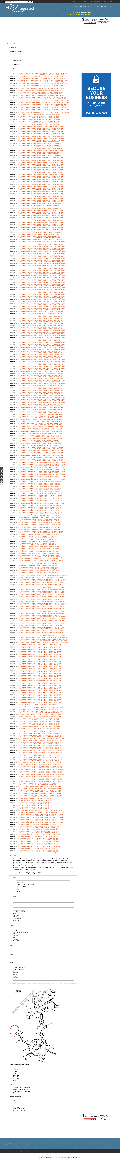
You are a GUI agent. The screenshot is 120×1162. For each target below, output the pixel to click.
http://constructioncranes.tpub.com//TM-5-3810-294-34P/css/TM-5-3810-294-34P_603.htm (40, 179)
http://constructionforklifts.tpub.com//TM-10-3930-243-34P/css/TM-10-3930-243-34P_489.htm (41, 267)
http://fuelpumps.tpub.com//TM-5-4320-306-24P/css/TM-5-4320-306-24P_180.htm (38, 555)
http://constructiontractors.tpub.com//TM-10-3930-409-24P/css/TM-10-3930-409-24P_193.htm (41, 472)
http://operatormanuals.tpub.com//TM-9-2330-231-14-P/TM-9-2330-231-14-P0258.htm (39, 658)
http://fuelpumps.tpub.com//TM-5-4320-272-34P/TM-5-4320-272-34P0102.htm (37, 543)
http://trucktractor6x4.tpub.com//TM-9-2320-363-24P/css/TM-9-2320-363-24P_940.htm (39, 797)
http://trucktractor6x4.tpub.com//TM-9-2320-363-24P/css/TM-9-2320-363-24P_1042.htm (40, 795)
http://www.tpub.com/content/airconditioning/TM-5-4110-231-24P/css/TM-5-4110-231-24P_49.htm (42, 75)
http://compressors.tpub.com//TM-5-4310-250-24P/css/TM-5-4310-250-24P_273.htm (39, 118)
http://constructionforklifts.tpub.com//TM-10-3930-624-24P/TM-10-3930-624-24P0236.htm (40, 318)
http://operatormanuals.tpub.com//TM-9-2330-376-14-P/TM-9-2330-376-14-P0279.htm (39, 697)
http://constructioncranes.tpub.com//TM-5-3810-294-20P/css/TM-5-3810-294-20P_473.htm (40, 164)
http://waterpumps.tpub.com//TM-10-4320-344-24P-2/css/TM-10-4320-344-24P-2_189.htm (40, 814)
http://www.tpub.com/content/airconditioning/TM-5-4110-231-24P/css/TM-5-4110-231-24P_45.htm (42, 73)
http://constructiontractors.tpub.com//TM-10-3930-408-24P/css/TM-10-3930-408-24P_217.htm (41, 466)
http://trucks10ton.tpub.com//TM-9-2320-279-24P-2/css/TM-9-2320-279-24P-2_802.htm (40, 752)
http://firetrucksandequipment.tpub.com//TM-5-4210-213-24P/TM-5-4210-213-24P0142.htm (40, 533)
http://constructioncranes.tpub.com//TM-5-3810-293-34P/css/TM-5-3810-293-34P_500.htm (40, 157)
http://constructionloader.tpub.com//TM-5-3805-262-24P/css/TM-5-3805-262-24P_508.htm (40, 424)
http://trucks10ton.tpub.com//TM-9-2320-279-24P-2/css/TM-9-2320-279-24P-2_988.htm (40, 761)
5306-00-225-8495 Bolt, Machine (83, 6)
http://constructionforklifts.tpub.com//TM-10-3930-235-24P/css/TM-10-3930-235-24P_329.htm (41, 248)
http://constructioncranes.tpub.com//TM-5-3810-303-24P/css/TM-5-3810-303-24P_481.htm (40, 224)
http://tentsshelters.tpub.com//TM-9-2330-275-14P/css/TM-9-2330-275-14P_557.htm (39, 723)
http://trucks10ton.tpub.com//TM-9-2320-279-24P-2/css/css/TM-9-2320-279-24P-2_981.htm (41, 743)
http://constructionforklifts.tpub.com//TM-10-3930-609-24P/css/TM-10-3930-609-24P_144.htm (41, 275)
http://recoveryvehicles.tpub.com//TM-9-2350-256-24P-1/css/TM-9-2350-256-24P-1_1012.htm (41, 707)
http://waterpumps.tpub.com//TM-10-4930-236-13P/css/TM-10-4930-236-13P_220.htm (39, 828)
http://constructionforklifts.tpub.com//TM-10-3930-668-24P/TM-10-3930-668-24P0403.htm (40, 413)
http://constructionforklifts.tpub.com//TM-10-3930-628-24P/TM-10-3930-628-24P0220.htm (40, 356)
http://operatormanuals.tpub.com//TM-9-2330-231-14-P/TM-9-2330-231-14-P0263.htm (39, 659)
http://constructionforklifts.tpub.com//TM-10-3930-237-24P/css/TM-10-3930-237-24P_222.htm (41, 251)
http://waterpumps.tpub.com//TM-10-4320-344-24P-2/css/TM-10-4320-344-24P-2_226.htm (40, 821)
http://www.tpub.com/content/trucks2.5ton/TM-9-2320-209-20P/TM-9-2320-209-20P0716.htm (41, 767)
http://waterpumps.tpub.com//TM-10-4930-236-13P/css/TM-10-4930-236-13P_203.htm (39, 824)
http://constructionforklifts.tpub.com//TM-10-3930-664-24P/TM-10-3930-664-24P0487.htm (40, 407)
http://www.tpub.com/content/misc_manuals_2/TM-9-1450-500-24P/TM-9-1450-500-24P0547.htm (42, 587)
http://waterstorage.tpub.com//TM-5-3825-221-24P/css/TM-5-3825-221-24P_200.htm (39, 838)
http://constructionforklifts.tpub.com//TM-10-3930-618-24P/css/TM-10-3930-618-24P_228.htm (41, 280)
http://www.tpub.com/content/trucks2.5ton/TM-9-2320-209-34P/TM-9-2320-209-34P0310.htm (41, 769)
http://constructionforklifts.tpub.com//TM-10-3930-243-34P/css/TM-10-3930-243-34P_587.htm (41, 268)
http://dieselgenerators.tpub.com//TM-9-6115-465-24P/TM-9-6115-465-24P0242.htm (39, 521)
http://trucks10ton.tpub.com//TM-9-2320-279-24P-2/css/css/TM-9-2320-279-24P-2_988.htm (41, 745)
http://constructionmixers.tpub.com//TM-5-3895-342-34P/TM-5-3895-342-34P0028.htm (39, 442)
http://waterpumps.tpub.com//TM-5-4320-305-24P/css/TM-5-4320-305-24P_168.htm (39, 829)
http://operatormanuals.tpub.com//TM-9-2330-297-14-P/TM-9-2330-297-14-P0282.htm (39, 692)
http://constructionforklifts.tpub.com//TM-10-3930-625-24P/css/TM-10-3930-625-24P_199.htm (41, 335)
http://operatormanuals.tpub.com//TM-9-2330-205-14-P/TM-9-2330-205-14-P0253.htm (39, 647)
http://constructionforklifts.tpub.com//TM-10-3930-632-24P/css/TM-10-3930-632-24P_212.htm (41, 380)
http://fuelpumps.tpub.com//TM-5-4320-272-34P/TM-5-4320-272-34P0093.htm (37, 541)
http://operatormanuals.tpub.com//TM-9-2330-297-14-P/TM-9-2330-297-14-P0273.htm (39, 690)
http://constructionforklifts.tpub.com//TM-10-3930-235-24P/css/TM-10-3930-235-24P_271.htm (41, 243)
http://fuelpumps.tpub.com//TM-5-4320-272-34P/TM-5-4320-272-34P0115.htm (37, 545)
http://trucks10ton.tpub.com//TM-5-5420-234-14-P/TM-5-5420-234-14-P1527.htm (38, 731)
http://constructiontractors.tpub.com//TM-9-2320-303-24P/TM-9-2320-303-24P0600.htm (40, 512)
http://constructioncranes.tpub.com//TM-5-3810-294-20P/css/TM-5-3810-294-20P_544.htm (40, 167)
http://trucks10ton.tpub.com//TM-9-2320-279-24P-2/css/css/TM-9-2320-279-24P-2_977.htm (41, 742)
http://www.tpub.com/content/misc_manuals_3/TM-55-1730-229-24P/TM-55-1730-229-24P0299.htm (43, 637)
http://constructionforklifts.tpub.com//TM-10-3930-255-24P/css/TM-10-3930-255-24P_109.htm (41, 272)
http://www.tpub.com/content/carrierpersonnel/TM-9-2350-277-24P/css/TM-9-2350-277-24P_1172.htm (43, 111)
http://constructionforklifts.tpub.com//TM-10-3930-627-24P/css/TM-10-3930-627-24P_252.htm (41, 347)
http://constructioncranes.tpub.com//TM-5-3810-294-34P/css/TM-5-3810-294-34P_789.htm (40, 186)
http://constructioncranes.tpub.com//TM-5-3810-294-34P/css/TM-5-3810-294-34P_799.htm (40, 191)
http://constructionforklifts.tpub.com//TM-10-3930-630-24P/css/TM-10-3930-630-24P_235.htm (41, 361)
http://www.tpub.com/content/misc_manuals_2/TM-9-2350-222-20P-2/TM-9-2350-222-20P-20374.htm (43, 617)
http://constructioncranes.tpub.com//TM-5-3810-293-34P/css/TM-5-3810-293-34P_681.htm (40, 162)
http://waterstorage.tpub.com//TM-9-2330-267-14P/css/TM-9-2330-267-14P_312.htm (39, 846)
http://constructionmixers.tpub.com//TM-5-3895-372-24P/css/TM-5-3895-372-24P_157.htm (40, 452)
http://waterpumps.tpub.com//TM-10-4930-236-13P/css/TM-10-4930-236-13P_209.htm (39, 826)
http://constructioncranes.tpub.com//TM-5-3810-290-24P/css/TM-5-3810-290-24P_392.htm (40, 147)
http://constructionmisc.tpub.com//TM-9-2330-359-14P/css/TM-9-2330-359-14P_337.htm (40, 435)
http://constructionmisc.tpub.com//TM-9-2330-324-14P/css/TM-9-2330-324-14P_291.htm (40, 428)
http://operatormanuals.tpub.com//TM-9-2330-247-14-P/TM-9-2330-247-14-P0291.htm (39, 673)
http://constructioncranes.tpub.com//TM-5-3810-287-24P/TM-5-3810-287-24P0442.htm (39, 145)
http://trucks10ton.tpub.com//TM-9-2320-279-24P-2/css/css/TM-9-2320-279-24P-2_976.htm (41, 740)
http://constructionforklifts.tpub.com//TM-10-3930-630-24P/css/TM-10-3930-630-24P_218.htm (41, 359)
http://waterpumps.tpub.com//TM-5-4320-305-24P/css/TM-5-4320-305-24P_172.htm (39, 831)
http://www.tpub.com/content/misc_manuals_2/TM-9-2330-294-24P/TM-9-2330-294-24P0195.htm (42, 610)
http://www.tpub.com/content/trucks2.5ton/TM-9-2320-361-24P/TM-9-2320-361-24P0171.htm (41, 778)
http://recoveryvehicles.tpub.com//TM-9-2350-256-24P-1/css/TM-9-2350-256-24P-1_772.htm (41, 709)
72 (94, 14)
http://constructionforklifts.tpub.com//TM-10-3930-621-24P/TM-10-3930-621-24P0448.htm (40, 315)
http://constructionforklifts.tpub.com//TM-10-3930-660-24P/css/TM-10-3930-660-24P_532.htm (41, 399)
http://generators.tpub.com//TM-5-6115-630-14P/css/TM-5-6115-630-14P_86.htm (38, 563)
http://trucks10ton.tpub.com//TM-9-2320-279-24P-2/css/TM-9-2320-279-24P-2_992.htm (40, 762)
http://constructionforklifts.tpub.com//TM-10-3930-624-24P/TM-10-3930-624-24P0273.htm (40, 322)
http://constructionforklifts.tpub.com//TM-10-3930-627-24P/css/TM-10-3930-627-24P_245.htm (41, 340)
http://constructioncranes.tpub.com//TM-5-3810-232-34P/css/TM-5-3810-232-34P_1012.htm (41, 133)
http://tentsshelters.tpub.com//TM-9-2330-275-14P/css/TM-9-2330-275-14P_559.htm (39, 725)
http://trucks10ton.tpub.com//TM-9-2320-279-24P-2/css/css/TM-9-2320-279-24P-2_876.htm (41, 738)
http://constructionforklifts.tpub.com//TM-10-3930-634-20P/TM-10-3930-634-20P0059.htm (40, 385)
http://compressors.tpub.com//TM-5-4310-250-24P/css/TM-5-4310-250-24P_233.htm (39, 116)
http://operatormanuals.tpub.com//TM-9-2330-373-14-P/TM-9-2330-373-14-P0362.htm (39, 694)
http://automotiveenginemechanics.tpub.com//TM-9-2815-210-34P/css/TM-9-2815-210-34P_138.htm (43, 85)
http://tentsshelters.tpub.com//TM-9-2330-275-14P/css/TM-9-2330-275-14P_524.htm (39, 718)
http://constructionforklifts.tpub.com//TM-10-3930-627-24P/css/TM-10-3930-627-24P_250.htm (41, 346)
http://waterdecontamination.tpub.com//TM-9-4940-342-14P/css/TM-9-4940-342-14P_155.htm (41, 812)
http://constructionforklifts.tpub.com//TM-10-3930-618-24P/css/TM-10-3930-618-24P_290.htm (41, 292)
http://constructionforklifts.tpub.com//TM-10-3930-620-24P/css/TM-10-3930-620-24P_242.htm (41, 301)
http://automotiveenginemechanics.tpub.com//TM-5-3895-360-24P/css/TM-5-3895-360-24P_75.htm (43, 80)
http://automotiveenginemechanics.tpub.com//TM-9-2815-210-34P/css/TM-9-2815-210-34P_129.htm (43, 83)
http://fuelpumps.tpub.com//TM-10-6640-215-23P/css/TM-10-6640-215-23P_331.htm (39, 534)
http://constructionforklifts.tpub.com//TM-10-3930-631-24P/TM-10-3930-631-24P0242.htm (40, 378)
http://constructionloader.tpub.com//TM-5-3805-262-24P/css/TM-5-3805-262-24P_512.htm (40, 426)
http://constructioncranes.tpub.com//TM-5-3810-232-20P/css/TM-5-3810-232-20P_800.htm (40, 130)
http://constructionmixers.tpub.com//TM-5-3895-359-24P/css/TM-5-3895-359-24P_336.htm (40, 448)
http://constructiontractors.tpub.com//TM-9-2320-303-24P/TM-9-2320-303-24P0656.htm (40, 514)
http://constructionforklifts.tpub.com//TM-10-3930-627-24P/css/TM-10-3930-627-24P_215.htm (41, 337)
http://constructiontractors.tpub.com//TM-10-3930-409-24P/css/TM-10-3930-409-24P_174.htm (41, 471)
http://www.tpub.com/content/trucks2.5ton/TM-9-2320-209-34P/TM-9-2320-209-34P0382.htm (41, 771)
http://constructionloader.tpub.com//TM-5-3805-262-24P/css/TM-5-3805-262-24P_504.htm (40, 423)
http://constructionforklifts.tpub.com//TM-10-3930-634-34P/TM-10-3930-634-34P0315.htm (40, 394)
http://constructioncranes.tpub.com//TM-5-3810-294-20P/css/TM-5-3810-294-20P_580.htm (40, 172)
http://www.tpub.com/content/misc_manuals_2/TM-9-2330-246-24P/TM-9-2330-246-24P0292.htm (42, 601)
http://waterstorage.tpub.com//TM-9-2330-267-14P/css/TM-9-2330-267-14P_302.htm (39, 845)
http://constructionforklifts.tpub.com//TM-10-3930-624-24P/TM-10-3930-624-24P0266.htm (40, 320)
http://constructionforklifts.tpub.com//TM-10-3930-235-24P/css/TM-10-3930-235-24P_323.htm (41, 246)
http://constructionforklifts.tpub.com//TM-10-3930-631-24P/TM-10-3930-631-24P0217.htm (40, 373)
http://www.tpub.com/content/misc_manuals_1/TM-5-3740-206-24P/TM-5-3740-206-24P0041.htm (42, 579)
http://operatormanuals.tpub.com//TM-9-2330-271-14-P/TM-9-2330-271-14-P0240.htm (39, 677)
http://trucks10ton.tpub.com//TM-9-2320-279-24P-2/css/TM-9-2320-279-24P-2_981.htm (40, 759)
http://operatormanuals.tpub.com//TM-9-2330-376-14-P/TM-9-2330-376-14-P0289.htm (39, 699)
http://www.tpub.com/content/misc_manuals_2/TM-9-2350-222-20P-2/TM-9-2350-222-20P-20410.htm (43, 618)
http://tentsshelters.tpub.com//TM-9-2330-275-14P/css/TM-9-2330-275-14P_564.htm (39, 728)
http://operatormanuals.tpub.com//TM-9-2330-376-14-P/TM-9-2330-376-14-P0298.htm (39, 701)
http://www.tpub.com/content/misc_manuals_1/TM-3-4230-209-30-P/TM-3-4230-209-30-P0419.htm (42, 574)
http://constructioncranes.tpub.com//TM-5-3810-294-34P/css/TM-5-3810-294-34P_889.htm (40, 202)
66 (79, 14)
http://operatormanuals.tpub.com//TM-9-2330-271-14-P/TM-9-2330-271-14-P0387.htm (39, 682)
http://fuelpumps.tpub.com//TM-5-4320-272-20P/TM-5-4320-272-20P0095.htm (37, 539)
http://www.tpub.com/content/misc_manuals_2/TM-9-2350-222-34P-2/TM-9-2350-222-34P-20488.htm (43, 634)
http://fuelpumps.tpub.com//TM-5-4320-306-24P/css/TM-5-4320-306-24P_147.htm (38, 551)
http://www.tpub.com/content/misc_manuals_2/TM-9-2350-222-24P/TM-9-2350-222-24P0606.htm (42, 620)
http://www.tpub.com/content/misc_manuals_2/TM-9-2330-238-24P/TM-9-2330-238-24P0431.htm (42, 598)
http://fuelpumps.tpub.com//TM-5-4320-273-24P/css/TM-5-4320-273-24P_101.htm (38, 546)
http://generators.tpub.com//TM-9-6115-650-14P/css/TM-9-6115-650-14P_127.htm (38, 572)
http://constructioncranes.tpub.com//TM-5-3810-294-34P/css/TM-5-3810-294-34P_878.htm (40, 200)
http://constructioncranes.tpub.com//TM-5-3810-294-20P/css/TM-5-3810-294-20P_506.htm (40, 166)
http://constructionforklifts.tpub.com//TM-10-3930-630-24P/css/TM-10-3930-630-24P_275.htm (41, 363)
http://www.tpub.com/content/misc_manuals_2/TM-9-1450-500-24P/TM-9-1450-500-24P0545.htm (42, 586)
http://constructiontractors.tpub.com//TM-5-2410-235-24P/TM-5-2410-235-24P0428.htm (40, 495)
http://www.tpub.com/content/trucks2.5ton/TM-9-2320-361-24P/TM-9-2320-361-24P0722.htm (41, 781)
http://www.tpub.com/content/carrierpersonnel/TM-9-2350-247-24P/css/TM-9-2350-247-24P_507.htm (43, 97)
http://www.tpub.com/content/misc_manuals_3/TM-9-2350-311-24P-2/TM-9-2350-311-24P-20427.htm (43, 642)
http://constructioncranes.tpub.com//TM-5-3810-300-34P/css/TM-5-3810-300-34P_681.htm (40, 214)
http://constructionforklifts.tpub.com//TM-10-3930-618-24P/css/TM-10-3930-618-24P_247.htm (41, 282)
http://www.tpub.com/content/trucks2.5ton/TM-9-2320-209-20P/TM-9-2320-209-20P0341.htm (41, 764)
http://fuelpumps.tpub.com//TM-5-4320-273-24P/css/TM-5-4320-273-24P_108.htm (38, 548)
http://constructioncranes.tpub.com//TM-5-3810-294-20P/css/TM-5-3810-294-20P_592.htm (40, 174)
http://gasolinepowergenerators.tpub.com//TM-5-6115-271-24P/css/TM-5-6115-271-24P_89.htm (41, 562)
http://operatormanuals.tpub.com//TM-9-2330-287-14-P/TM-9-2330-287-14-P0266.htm (39, 683)
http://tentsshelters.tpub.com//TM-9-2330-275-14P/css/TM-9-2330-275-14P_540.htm (39, 721)
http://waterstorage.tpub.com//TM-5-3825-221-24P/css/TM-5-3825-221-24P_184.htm (39, 836)
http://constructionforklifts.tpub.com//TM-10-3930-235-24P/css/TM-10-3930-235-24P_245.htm (41, 241)
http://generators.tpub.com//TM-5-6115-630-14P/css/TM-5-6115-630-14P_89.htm (38, 565)
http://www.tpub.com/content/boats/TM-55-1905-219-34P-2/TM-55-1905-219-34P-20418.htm (41, 88)
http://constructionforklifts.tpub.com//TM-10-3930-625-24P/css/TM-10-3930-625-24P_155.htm (41, 332)
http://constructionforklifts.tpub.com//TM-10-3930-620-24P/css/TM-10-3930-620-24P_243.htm (41, 303)
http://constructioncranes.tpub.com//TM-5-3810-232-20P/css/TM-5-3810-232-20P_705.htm (40, 128)
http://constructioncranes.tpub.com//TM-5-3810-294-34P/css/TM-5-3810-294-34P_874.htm (40, 198)
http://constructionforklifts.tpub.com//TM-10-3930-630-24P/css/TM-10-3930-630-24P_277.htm (41, 364)
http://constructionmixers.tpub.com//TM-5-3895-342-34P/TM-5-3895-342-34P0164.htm (39, 443)
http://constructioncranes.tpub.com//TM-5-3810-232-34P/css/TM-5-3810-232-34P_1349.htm (41, 138)
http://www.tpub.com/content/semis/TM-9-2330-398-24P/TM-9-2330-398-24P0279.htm (39, 713)
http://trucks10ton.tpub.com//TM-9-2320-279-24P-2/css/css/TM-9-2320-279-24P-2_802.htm (41, 737)
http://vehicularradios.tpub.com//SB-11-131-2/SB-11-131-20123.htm (35, 802)
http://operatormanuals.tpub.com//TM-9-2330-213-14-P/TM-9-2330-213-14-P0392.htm (39, 651)
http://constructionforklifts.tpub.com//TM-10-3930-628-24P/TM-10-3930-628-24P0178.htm (40, 352)
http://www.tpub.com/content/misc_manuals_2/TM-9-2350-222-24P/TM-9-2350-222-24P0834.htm (42, 630)
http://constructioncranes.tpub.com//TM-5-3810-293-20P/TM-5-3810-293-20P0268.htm (39, 155)
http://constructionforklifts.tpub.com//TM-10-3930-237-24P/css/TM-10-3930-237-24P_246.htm (41, 253)
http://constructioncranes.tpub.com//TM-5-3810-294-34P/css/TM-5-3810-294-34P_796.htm (40, 188)
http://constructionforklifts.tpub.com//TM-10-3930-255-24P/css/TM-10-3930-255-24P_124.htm (41, 274)
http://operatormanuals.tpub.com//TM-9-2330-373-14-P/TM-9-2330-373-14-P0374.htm (39, 695)
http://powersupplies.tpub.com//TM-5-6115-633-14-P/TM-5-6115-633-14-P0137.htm (38, 704)
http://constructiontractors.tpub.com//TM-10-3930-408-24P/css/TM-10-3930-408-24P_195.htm (41, 464)
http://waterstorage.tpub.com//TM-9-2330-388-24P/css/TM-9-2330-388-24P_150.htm (39, 850)
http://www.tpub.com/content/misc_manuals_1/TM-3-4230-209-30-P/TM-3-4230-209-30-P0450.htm (42, 575)
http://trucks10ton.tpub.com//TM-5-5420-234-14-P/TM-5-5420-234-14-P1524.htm (38, 730)
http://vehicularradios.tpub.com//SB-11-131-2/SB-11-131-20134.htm (35, 807)
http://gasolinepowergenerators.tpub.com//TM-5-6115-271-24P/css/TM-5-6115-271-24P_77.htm (41, 558)
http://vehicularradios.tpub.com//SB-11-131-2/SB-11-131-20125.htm (35, 804)
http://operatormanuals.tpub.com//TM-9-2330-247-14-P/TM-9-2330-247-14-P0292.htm (39, 675)
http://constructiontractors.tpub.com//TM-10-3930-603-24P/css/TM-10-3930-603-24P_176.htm (41, 476)
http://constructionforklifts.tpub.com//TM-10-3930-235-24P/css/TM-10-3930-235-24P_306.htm (41, 244)
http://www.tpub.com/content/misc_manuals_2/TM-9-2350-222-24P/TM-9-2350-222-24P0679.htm (42, 622)
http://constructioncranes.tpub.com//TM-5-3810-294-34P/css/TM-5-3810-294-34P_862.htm (40, 195)
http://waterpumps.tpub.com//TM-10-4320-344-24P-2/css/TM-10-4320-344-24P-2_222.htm (40, 819)
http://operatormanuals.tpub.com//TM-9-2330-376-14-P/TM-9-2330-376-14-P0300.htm (39, 702)
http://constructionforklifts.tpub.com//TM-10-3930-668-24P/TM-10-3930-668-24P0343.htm (40, 411)
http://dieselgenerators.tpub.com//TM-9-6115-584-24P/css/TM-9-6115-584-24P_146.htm (40, 524)
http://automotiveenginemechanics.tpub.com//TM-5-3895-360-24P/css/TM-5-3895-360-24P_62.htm (43, 76)
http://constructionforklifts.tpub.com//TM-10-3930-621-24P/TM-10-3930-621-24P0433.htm (40, 313)
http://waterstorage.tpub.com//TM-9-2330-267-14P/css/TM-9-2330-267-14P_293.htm (39, 843)
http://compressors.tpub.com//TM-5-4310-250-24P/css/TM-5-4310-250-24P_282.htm (39, 124)
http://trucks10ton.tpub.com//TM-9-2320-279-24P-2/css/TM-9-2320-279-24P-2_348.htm (40, 749)
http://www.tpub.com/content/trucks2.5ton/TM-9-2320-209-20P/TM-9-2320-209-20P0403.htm (41, 766)
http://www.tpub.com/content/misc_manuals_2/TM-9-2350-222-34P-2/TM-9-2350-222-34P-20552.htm (43, 635)
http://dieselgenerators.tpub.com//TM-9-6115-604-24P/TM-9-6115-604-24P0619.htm (39, 529)
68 (83, 14)
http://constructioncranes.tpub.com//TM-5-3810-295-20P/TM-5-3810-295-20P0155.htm (39, 203)
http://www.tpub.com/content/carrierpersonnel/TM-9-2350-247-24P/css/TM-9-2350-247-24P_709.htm (43, 99)
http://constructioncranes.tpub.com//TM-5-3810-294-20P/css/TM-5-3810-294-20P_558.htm (40, 171)
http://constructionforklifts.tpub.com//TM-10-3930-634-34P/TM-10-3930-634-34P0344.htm (40, 395)
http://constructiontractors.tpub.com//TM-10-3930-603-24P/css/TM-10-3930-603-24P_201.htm (41, 478)
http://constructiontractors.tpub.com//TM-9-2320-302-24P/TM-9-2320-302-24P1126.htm (39, 510)
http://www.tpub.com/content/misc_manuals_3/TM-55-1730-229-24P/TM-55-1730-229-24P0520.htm (43, 639)
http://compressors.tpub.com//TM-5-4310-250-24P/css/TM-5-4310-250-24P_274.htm (39, 119)
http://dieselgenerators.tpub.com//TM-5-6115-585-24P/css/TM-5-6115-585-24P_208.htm (40, 517)
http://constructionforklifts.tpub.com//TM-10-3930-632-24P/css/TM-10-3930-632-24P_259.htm (41, 383)
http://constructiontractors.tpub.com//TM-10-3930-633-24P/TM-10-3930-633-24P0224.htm (40, 485)
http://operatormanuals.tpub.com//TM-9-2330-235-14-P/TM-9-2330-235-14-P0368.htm (39, 668)
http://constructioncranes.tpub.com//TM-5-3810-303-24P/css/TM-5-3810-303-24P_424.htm (40, 222)
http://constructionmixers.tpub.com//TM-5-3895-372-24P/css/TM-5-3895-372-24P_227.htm (40, 461)
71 (91, 14)
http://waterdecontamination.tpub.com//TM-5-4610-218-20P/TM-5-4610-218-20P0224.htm (40, 810)
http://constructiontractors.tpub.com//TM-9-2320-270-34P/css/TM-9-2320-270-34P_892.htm (41, 505)
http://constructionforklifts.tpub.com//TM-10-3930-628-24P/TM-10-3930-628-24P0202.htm (40, 354)
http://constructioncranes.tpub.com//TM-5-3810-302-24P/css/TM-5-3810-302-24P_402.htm (40, 219)
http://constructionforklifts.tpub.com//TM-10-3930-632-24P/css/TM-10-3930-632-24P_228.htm (41, 382)
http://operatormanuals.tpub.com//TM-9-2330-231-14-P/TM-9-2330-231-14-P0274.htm (39, 661)
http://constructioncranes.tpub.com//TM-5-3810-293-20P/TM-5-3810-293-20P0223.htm (39, 152)
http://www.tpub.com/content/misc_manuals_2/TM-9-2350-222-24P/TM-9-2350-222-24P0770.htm (42, 623)
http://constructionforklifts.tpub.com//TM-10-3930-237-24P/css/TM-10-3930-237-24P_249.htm (41, 255)
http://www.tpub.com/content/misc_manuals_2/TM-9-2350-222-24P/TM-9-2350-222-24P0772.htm (42, 625)
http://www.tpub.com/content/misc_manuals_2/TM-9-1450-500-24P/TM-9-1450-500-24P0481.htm (42, 582)
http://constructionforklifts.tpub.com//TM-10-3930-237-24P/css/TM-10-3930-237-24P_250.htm (41, 256)
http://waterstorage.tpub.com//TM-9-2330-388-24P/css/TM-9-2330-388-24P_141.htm (39, 848)
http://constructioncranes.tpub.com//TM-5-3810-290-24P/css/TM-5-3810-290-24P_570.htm (40, 150)
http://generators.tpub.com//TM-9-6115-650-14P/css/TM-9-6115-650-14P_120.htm (38, 570)
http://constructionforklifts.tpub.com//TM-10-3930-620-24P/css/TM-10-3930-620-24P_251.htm (41, 306)
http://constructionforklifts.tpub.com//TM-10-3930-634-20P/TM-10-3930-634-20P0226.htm (40, 389)
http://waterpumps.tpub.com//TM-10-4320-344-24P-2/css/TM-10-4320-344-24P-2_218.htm (40, 817)
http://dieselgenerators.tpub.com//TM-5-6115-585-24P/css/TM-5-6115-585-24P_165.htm (40, 515)
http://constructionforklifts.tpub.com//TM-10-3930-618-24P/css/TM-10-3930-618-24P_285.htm (41, 291)
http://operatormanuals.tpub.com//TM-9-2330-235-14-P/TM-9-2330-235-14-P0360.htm (39, 665)
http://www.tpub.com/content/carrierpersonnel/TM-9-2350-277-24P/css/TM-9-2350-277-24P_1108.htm (43, 109)
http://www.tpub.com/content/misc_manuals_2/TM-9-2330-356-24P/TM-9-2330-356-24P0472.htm (42, 615)
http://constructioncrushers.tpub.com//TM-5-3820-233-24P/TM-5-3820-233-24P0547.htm (40, 239)
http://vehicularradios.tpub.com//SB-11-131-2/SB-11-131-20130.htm (35, 805)
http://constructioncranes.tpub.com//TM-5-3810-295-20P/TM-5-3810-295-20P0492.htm (39, 208)
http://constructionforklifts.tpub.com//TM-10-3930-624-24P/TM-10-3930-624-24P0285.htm (40, 327)
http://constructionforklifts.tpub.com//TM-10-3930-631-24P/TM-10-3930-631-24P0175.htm (40, 370)
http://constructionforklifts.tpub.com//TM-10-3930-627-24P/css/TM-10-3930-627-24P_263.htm (41, 349)
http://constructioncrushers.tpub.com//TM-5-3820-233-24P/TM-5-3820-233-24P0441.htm (40, 232)
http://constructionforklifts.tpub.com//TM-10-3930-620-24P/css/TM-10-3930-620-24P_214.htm (41, 299)
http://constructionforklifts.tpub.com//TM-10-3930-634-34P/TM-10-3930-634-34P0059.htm (40, 390)
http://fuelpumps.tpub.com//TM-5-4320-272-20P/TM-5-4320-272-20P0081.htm (37, 536)
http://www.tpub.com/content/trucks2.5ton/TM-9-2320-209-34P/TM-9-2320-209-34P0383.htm (41, 773)
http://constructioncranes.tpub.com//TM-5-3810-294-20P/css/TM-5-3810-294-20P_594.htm (40, 176)
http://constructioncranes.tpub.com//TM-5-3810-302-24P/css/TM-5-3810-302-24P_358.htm (40, 217)
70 (89, 14)
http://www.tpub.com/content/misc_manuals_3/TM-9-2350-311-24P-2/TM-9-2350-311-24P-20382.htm (43, 641)
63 (70, 14)
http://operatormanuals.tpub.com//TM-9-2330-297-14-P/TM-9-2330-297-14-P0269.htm (39, 689)
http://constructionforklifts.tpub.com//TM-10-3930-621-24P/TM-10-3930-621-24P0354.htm (40, 310)
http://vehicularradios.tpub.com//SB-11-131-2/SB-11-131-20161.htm (35, 809)
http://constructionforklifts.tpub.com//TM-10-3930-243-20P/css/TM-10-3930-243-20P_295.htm (41, 260)
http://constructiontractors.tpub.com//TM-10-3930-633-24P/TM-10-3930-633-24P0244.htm (40, 491)
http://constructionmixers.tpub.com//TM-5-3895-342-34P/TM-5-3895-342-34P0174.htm (39, 445)
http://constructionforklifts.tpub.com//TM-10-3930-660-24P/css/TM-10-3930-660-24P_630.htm (41, 400)
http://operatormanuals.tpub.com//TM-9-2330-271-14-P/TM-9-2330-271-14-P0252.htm (39, 680)
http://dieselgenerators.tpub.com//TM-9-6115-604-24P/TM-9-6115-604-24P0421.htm (39, 527)
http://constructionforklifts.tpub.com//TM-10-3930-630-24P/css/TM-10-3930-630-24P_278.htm (41, 366)
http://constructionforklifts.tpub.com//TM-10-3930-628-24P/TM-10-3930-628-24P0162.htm (40, 351)
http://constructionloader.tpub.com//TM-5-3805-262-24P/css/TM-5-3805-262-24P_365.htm (40, 416)
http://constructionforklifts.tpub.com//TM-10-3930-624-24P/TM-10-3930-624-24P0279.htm (40, 325)
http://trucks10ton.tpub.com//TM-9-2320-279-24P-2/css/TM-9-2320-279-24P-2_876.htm (40, 754)
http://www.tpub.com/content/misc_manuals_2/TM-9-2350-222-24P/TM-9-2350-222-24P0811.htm (42, 627)
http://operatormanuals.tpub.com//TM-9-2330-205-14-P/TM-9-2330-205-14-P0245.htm (39, 646)
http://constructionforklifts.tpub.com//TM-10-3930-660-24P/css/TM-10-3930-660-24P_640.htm (41, 402)
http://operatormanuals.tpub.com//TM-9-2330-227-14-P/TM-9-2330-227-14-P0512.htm (39, 654)
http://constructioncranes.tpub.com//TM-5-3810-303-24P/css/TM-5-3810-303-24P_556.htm (40, 227)
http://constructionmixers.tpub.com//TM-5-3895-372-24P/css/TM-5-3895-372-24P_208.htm (40, 457)
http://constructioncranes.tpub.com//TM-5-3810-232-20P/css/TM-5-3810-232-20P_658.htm (40, 126)
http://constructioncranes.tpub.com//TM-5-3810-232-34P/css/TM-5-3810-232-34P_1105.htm (41, 135)
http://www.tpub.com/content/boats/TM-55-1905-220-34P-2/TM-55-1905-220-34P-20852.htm (41, 95)
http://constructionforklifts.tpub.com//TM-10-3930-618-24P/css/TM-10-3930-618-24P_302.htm (41, 296)
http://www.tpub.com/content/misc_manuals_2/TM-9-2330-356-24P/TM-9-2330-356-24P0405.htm (42, 613)
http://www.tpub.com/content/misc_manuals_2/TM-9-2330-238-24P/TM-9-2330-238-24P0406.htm (42, 596)
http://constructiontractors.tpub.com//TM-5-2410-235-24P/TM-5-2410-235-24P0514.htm (40, 500)
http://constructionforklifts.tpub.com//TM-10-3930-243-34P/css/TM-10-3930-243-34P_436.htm (41, 265)
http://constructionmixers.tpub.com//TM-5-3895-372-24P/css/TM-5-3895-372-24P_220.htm (40, 459)
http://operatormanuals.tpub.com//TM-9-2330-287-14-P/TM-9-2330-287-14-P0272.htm (39, 685)
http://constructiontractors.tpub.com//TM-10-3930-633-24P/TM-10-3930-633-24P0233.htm (40, 488)
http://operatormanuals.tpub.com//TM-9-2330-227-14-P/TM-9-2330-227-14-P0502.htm (39, 653)
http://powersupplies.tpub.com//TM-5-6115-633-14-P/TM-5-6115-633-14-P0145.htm (38, 706)
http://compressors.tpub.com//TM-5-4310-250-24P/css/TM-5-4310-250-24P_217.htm (39, 114)
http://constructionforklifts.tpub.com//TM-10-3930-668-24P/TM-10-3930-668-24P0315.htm (40, 409)
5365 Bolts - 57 (76, 12)
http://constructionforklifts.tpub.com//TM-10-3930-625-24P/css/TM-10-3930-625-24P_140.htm (41, 330)
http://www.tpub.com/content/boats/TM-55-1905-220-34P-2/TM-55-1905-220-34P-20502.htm (41, 92)
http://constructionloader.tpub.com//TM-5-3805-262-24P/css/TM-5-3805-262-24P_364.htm (40, 414)
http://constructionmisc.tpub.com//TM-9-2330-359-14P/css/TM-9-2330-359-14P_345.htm (40, 437)
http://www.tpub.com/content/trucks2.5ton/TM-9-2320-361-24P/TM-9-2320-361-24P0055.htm (41, 776)
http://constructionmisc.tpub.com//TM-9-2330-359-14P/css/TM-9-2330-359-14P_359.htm (40, 438)
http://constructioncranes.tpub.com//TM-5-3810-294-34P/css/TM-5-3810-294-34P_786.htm (40, 184)
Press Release (9, 1143)
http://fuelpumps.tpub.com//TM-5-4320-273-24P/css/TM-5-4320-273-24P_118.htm (38, 550)
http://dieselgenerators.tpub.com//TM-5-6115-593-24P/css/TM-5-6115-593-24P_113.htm (40, 519)
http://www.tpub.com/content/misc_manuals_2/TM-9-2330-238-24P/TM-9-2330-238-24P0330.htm (42, 591)
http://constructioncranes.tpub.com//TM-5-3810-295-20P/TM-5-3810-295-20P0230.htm (39, 207)
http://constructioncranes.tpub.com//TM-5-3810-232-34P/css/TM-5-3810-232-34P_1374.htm (41, 140)
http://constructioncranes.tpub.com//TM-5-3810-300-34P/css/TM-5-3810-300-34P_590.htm (40, 212)
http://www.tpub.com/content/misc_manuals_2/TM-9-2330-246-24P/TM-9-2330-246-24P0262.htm (42, 599)
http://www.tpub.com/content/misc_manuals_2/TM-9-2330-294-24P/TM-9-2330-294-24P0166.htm (42, 606)
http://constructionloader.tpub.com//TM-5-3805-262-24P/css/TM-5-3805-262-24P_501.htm (40, 421)
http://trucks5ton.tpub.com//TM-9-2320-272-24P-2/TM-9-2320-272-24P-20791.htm (38, 783)
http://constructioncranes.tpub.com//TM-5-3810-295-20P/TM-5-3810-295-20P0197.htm (39, 205)
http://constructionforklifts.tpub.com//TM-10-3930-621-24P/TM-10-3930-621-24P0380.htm (40, 311)
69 (86, 14)
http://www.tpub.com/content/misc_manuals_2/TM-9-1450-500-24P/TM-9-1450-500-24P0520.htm (42, 584)
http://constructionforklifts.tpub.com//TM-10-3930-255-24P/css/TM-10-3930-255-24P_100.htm (41, 270)
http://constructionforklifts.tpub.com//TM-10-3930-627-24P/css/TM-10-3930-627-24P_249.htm (41, 344)
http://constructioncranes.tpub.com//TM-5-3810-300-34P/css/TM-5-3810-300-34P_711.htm (40, 215)
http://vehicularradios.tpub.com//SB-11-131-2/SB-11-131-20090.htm (35, 798)
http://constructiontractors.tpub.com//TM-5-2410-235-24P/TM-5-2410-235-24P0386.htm (40, 493)
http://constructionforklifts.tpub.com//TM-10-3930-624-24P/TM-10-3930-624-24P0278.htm (40, 323)
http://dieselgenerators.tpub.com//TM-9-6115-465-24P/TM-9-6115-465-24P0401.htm (39, 522)
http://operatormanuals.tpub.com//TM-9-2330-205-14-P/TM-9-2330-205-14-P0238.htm (39, 644)
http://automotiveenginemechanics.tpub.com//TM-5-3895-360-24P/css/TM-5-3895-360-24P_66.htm (43, 78)
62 (68, 14)
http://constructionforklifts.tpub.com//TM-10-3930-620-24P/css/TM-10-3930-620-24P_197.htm (41, 298)
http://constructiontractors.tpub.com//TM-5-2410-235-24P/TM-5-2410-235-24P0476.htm (40, 496)
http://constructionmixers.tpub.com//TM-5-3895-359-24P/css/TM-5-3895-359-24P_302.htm (40, 447)
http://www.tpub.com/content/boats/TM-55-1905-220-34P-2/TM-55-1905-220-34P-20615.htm (41, 94)
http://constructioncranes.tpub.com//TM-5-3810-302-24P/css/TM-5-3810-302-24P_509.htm (40, 220)
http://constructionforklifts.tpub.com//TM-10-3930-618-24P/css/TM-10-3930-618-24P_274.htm (41, 284)
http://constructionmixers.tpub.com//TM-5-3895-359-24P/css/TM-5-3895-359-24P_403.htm (40, 450)
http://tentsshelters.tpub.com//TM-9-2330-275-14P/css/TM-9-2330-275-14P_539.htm (39, 719)
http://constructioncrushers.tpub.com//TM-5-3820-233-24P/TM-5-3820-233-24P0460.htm (40, 234)
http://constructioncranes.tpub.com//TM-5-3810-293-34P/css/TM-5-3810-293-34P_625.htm (40, 160)
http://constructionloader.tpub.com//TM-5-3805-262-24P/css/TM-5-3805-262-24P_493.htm (40, 419)
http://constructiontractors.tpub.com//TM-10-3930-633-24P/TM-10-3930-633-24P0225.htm (40, 486)
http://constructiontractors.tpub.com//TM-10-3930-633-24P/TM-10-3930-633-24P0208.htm (40, 483)
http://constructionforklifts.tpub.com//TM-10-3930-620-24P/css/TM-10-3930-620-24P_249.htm (41, 304)
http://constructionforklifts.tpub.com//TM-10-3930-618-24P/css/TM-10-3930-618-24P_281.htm (41, 289)
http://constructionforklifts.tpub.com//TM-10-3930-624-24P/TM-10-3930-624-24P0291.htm (40, 328)
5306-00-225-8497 (100, 6)
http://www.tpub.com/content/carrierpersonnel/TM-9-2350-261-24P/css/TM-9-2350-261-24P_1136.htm (43, 102)
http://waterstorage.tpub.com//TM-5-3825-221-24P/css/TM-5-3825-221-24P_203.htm (39, 841)
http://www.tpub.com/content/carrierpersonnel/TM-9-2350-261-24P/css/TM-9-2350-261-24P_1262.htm (43, 104)
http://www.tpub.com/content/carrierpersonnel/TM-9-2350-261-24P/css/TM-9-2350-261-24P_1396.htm (43, 105)
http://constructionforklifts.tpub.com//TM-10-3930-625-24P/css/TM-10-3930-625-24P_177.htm (41, 334)
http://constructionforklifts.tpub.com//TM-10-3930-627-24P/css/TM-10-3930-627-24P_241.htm (41, 339)
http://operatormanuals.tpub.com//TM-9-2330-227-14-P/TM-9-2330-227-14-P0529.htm (39, 656)
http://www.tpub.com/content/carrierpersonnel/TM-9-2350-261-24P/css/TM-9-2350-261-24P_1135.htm (43, 100)
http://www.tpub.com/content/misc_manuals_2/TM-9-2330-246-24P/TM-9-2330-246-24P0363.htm (42, 605)
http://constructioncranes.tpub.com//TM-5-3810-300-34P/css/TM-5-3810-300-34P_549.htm (40, 210)
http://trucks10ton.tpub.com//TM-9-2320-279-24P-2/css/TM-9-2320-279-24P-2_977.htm (40, 757)
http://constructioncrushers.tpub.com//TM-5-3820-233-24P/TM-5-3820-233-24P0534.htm (40, 236)
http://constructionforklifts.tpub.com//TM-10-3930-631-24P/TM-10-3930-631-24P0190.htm (40, 371)
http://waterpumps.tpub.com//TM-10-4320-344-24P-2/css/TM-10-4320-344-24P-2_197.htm (40, 815)
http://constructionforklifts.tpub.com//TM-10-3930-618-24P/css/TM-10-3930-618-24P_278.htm (41, 287)
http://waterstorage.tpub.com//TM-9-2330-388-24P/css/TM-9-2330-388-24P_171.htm (39, 852)
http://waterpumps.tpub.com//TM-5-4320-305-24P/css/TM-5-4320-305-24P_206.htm (39, 833)
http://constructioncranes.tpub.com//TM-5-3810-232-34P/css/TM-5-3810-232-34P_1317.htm (41, 136)
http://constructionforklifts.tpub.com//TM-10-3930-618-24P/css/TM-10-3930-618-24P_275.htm (41, 286)
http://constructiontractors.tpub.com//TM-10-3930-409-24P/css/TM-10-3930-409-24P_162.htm (41, 469)
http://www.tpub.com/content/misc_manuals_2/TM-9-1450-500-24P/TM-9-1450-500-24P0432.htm (42, 581)
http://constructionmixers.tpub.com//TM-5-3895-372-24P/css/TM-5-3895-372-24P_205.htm (40, 455)
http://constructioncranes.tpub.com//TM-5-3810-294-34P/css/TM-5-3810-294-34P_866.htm (40, 196)
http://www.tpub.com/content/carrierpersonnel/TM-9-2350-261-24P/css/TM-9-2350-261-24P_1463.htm (43, 107)
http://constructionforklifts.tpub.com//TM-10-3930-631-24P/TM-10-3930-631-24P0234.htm (40, 376)
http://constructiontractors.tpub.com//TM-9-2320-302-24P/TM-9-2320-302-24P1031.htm (40, 509)
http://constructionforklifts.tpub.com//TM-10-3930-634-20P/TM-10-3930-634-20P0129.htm (40, 387)
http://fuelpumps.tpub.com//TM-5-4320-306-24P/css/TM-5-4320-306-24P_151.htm (38, 553)
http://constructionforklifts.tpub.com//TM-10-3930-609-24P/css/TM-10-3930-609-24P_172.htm (41, 279)
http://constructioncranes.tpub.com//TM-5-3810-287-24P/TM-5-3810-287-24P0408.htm (39, 143)
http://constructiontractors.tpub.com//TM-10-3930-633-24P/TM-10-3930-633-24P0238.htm (40, 490)
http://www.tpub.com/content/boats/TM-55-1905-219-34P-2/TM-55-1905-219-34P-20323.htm (41, 87)
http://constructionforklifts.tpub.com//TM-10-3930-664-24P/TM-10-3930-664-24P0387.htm (40, 406)
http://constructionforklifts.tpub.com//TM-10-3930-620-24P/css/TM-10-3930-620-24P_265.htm (41, 308)
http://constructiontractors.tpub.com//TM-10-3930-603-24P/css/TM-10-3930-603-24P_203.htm (41, 479)
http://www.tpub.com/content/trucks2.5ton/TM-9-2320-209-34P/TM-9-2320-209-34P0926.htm (41, 774)
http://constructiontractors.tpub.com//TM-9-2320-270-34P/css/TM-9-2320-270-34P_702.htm (41, 502)
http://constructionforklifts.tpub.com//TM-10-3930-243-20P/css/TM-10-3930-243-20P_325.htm (41, 262)
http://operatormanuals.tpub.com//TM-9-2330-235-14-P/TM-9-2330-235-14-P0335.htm (39, 663)
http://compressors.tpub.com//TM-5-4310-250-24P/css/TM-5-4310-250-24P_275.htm (39, 121)
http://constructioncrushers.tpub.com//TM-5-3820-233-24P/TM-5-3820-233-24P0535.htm (40, 238)
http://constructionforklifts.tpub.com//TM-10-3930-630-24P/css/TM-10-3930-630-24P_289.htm (41, 368)
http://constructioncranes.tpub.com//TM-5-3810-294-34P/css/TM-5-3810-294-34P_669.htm (40, 181)
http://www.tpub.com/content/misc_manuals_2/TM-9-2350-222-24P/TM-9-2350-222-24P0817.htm (42, 629)
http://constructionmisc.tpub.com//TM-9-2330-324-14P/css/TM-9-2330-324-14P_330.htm (40, 433)
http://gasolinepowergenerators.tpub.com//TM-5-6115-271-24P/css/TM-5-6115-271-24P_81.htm (41, 560)
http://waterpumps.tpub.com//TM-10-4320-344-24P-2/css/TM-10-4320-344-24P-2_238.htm (40, 822)
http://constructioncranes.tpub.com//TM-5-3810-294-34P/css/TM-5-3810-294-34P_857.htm (40, 193)
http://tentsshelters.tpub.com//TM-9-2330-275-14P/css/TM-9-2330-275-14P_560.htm (39, 726)
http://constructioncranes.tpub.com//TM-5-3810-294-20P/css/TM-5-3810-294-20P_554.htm (40, 169)
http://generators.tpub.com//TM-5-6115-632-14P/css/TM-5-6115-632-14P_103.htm (38, 567)
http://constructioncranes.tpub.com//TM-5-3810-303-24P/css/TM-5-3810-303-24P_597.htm (40, 231)
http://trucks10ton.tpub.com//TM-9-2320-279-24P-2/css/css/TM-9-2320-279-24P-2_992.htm (41, 747)
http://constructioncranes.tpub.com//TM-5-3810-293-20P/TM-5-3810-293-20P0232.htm (39, 154)
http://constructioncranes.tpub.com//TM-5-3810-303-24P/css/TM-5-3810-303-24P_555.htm (40, 226)
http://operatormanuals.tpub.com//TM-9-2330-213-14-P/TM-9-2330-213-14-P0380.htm (39, 649)
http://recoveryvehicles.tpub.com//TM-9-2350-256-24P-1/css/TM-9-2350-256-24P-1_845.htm (41, 711)
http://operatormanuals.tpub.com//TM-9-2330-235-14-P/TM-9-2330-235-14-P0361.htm (39, 666)
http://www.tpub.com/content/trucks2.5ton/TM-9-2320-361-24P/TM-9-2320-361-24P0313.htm (41, 780)
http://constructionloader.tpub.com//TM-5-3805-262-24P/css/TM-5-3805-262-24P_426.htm (40, 418)
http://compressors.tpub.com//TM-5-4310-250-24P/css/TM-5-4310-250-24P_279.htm (39, 123)
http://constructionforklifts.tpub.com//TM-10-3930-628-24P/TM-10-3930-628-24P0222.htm (40, 358)
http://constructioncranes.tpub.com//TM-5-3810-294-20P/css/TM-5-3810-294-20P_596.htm (40, 178)
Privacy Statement (10, 1141)
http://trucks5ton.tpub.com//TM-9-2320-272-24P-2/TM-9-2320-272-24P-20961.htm (38, 785)
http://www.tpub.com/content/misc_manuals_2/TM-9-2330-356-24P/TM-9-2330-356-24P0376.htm (42, 611)
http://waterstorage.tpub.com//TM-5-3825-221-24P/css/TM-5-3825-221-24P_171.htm (39, 834)
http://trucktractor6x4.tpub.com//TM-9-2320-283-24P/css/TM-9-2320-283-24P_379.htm (39, 786)
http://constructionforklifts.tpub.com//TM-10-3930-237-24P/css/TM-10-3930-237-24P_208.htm (41, 250)
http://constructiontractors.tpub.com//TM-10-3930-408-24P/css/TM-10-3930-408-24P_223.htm (41, 467)
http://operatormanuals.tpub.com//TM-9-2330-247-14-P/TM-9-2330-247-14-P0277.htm (39, 670)
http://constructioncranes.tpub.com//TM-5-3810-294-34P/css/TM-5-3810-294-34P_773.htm (40, 183)
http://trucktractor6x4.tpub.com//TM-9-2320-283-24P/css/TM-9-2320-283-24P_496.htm (39, 788)
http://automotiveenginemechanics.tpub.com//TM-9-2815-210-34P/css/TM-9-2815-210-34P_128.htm (43, 81)
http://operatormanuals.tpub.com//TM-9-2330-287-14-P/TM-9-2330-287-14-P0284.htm (39, 687)
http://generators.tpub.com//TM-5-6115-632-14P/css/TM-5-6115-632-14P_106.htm (38, 569)
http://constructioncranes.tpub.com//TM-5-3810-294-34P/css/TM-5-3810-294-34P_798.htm (40, 190)
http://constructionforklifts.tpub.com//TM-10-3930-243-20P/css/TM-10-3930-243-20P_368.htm (41, 263)
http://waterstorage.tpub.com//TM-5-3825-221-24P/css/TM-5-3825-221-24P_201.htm (39, 839)
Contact (7, 1144)
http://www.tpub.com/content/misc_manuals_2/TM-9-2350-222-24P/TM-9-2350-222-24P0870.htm (42, 632)
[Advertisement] (43, 29)
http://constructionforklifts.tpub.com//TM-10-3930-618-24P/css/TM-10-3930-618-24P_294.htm (41, 294)
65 (76, 14)
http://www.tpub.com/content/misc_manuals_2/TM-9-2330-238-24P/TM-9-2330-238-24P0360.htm (42, 593)
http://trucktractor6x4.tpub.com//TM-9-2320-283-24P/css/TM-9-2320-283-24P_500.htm (39, 791)
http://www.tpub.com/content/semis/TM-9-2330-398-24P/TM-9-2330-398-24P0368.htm (39, 716)
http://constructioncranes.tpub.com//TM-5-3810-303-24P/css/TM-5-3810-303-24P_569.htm (40, 229)
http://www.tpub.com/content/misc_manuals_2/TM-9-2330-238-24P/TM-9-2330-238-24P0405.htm (42, 594)
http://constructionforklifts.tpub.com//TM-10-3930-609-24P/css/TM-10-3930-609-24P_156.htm (41, 277)
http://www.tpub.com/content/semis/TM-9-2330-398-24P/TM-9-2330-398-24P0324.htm (39, 714)
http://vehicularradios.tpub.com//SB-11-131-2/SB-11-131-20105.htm (35, 800)
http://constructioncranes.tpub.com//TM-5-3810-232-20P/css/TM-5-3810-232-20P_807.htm (40, 131)
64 (73, 14)
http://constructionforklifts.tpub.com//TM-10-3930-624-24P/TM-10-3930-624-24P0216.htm (40, 316)
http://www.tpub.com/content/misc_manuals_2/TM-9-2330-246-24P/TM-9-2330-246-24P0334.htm (42, 603)
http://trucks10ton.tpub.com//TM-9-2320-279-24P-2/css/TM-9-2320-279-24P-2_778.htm (40, 750)
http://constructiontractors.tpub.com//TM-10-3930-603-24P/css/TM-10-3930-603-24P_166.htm (41, 474)
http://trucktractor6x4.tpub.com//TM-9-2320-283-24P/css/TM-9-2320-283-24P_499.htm (39, 790)
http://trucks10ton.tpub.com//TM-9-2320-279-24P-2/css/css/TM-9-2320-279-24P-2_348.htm (41, 733)
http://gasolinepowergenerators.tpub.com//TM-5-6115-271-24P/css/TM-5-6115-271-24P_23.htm (41, 557)
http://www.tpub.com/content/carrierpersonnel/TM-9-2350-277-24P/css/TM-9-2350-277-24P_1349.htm (43, 112)
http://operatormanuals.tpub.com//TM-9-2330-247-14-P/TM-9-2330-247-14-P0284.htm (39, 671)
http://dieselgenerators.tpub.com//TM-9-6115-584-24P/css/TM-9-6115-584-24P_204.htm (40, 526)
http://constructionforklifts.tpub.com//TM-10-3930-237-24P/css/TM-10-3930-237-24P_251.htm (41, 258)
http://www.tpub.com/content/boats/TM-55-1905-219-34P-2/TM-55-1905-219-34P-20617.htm (41, 90)
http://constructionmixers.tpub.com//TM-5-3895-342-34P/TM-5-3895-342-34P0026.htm (39, 440)
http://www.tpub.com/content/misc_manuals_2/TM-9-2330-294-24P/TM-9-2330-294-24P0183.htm (42, 608)
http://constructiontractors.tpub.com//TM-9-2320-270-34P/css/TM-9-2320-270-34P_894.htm (41, 507)
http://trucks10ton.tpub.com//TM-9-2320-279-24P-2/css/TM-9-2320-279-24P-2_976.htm (40, 755)
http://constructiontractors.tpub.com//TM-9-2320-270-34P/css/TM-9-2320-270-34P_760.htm (41, 503)
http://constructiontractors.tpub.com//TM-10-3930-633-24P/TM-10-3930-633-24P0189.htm (40, 481)
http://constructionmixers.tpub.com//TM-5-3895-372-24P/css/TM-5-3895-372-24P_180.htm (40, 454)
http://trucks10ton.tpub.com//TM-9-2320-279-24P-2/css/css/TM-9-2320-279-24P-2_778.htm (41, 735)
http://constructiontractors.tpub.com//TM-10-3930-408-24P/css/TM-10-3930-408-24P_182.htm (41, 462)
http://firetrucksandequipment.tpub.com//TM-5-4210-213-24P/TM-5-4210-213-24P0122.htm (40, 531)
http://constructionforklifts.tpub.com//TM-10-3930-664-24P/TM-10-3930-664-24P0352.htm (40, 404)
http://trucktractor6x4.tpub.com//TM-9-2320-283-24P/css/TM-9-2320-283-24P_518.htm (39, 793)
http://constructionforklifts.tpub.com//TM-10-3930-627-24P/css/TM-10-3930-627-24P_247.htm (41, 342)
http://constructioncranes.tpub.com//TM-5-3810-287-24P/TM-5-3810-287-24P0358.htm (39, 142)
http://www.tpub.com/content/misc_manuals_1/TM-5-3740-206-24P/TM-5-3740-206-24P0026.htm (42, 577)
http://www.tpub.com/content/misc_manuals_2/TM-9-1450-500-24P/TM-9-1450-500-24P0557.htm (42, 589)
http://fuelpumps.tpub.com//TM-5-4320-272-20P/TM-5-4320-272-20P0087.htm (37, 538)
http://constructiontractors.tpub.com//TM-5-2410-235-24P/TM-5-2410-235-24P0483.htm (40, 498)
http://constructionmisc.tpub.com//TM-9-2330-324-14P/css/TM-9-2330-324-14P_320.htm (40, 431)
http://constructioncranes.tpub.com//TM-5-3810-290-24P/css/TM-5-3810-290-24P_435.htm (40, 148)
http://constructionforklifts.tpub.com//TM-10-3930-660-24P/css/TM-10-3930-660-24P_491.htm (41, 397)
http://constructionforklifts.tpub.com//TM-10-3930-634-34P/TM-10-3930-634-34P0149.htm (40, 392)
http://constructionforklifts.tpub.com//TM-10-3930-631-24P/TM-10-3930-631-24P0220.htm (40, 375)
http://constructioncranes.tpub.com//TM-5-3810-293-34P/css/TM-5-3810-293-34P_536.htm (40, 159)
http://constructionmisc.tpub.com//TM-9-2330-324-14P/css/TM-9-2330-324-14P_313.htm (40, 430)
